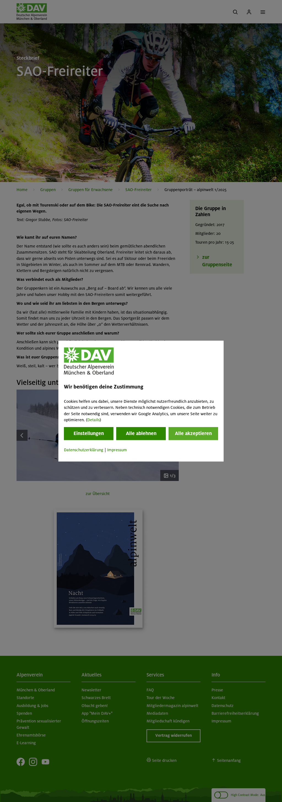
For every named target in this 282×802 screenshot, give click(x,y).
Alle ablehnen (141, 434)
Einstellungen (89, 434)
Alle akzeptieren (193, 434)
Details (93, 419)
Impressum (117, 450)
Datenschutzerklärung (83, 450)
